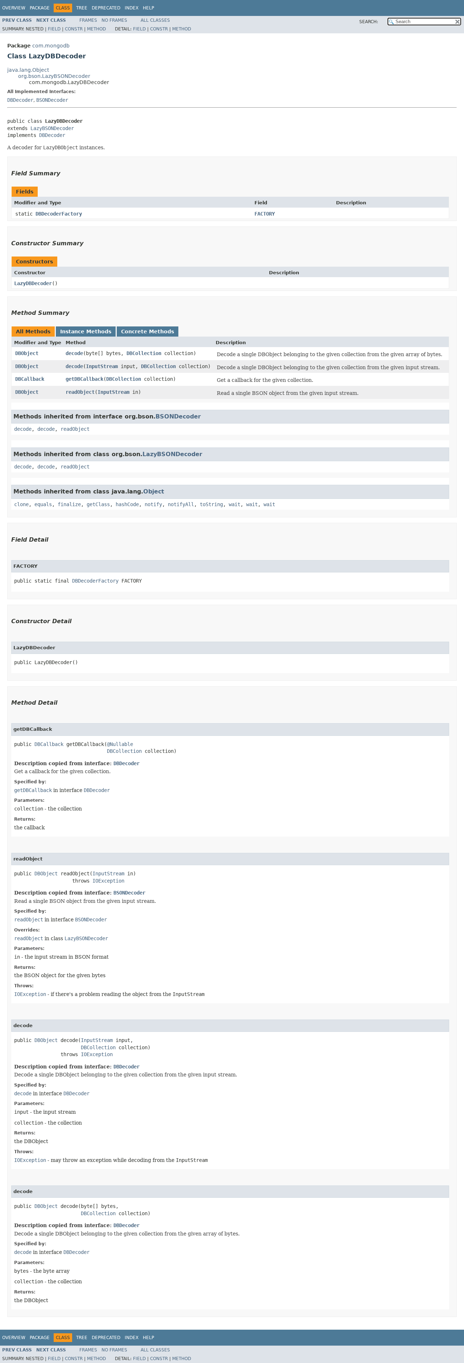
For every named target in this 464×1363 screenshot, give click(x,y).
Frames (88, 20)
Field (54, 29)
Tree (81, 8)
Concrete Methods (147, 331)
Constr (74, 29)
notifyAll (181, 504)
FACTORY (264, 214)
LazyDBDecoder (33, 283)
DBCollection (144, 353)
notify (153, 504)
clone (21, 504)
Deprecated (106, 8)
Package (40, 8)
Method (96, 29)
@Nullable (120, 744)
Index (131, 8)
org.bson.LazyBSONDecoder (54, 76)
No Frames (114, 20)
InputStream (102, 366)
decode (74, 353)
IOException (108, 881)
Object (153, 491)
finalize (69, 504)
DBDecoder (20, 100)
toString (211, 504)
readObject (80, 392)
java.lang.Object (28, 70)
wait (234, 504)
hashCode (127, 504)
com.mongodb (51, 46)
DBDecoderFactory (59, 214)
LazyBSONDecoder (52, 128)
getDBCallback (84, 379)
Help (148, 8)
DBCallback (29, 379)
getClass (98, 504)
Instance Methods (85, 331)
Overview (13, 8)
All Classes (155, 20)
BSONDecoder (52, 100)
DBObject (26, 353)
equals (43, 504)
